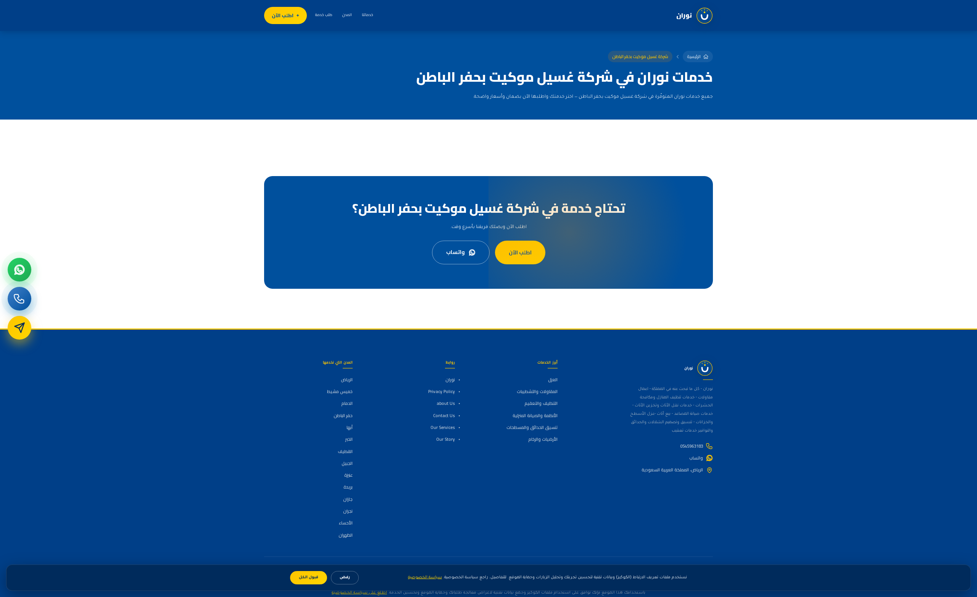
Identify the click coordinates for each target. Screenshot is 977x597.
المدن (347, 14)
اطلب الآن (282, 15)
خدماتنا (367, 14)
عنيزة (348, 475)
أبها (350, 427)
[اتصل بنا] (19, 299)
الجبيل (347, 463)
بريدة (348, 487)
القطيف (345, 451)
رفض (345, 578)
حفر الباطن (343, 415)
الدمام (347, 403)
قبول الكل (308, 578)
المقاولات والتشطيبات (537, 391)
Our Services (442, 427)
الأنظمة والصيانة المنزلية (535, 415)
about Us (446, 403)
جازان (348, 499)
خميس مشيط (340, 391)
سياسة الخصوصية (425, 577)
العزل (552, 379)
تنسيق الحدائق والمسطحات (531, 427)
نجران (348, 511)
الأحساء (346, 523)
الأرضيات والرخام (542, 439)
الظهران (346, 535)
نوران (450, 379)
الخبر (349, 439)
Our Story (445, 439)
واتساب (455, 252)
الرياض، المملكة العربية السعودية (672, 470)
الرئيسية (694, 56)
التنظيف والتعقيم (540, 403)
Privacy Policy (441, 391)
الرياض (347, 379)
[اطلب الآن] (19, 328)
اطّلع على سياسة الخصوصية (359, 593)
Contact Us (444, 415)
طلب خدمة (323, 14)
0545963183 (691, 446)
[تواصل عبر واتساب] (19, 270)
